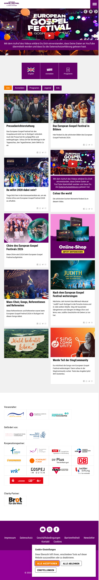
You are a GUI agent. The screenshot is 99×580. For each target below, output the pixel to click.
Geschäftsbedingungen (48, 537)
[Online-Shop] (73, 236)
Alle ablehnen (71, 563)
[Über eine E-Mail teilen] (45, 152)
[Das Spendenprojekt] (26, 343)
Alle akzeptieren (47, 563)
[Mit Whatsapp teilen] (40, 152)
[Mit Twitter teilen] (43, 152)
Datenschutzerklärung (69, 187)
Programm (34, 88)
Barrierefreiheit (72, 537)
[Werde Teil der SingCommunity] (73, 342)
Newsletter (89, 537)
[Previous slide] (86, 12)
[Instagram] (49, 529)
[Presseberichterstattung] (26, 108)
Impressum (10, 537)
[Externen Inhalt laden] (49, 31)
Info (58, 88)
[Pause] (91, 12)
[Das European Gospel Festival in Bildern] (73, 108)
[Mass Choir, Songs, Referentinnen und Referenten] (26, 284)
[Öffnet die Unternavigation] (94, 4)
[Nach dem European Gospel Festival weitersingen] (73, 275)
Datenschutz (26, 537)
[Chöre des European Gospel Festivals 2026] (26, 228)
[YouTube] (43, 529)
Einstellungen (45, 570)
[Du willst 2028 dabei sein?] (26, 172)
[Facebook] (56, 529)
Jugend (47, 88)
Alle (8, 88)
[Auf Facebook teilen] (37, 152)
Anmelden (19, 88)
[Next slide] (96, 12)
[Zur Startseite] (11, 4)
